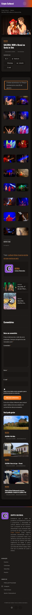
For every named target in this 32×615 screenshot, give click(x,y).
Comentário (7, 345)
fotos (16, 255)
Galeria (6, 41)
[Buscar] (20, 3)
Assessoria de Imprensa (21, 494)
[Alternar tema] (24, 3)
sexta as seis (13, 258)
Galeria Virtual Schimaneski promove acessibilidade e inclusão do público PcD (15, 491)
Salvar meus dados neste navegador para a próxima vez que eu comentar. (15, 392)
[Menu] (29, 3)
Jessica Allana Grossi (21, 438)
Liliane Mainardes (20, 270)
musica (20, 255)
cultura (10, 255)
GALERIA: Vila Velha (10, 436)
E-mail (6, 379)
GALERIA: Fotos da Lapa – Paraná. (14, 463)
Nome (6, 370)
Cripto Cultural (7, 3)
